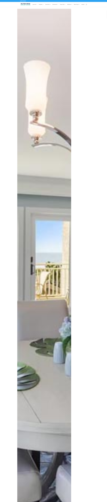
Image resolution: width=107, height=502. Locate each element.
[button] (70, 10)
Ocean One (47, 4)
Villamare (69, 4)
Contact (82, 4)
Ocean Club (62, 4)
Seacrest (34, 4)
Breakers (40, 4)
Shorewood (54, 4)
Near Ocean (76, 4)
